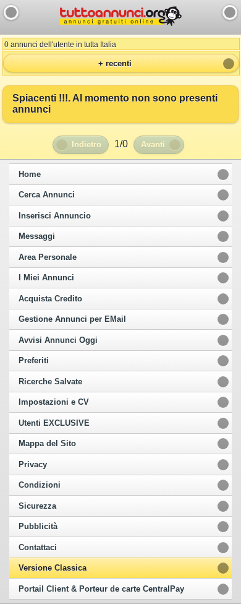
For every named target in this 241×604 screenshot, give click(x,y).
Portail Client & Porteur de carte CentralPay (101, 589)
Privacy (33, 464)
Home (30, 174)
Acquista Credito (50, 299)
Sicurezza (37, 506)
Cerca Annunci (47, 195)
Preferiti (34, 360)
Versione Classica (53, 568)
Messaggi (37, 236)
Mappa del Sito (47, 443)
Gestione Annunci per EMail (72, 319)
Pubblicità (38, 526)
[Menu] (230, 12)
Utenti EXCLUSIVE (54, 423)
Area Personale (48, 257)
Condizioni (40, 485)
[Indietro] (11, 12)
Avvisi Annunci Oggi (58, 340)
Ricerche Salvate (50, 382)
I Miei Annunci (46, 278)
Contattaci (38, 547)
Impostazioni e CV (54, 402)
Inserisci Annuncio (55, 216)
